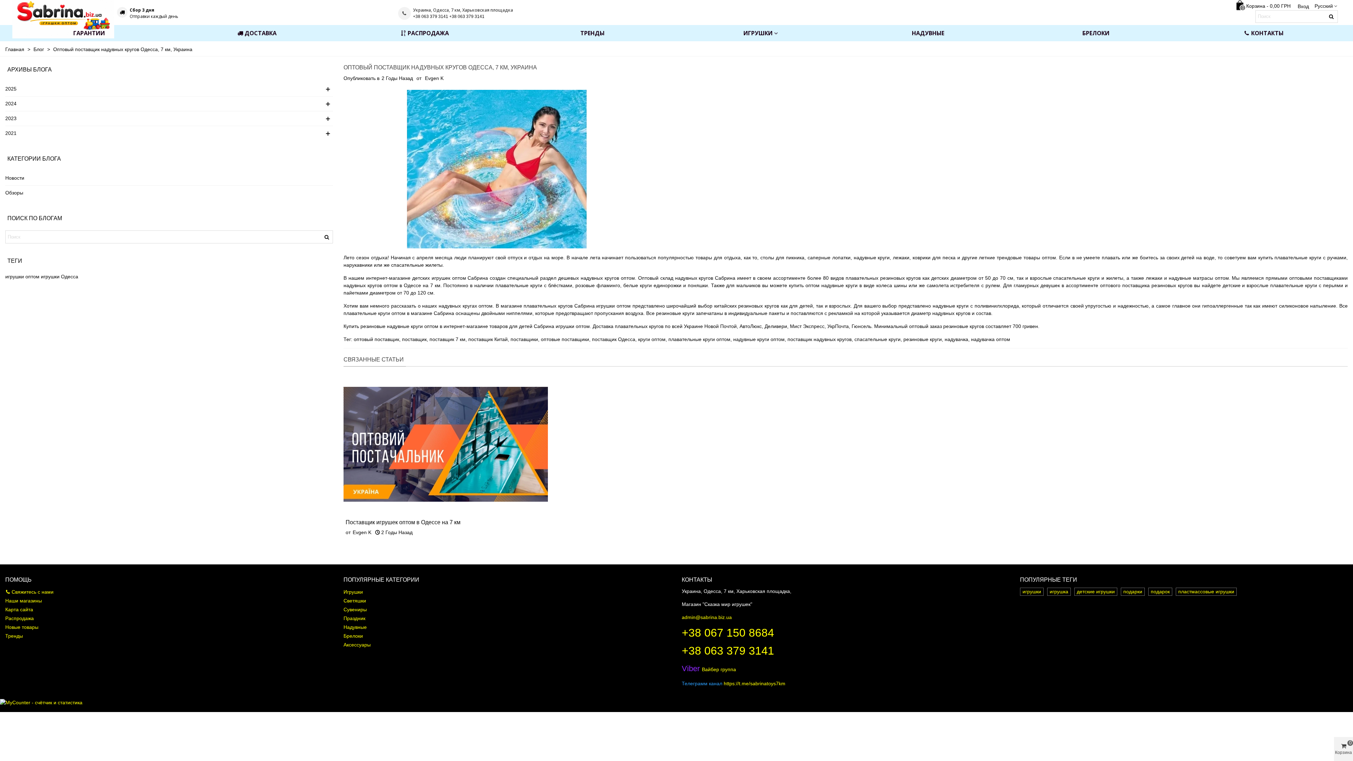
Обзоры (14, 193)
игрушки (50, 276)
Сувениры (355, 609)
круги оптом (652, 339)
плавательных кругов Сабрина (559, 306)
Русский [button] (1324, 6)
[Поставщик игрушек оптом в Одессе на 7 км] (446, 444)
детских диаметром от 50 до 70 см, (972, 278)
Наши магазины (23, 601)
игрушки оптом (22, 276)
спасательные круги (877, 339)
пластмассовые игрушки (1206, 591)
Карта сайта (19, 609)
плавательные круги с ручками (1310, 257)
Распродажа (428, 33)
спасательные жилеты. (417, 265)
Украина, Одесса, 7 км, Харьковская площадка (463, 10)
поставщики (524, 339)
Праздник (354, 618)
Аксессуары (357, 645)
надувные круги (872, 257)
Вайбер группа (709, 669)
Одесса (69, 276)
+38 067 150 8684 (728, 632)
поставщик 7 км (447, 339)
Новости (14, 178)
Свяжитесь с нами (33, 592)
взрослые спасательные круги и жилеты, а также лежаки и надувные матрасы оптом (1129, 278)
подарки (1132, 591)
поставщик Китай (488, 339)
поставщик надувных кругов (819, 339)
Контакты (1267, 33)
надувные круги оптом (759, 339)
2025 (11, 89)
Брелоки (1096, 33)
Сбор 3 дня (142, 10)
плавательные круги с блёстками (533, 285)
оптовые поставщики (565, 339)
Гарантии (89, 33)
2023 (11, 118)
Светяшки (355, 601)
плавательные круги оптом (699, 339)
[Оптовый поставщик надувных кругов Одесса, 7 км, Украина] (497, 169)
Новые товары (21, 627)
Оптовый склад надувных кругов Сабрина (687, 278)
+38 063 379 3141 (728, 650)
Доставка (261, 33)
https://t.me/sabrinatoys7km (754, 683)
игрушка (1059, 591)
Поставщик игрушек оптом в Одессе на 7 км (403, 522)
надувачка (956, 339)
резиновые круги (922, 339)
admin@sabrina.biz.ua (707, 617)
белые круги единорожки (652, 285)
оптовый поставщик (376, 339)
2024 (11, 103)
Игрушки (758, 33)
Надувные (928, 33)
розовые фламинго (597, 285)
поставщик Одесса (613, 339)
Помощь (18, 580)
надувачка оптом (990, 339)
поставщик (414, 339)
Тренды (592, 33)
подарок (1160, 591)
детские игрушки (1096, 591)
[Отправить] (1331, 17)
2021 (11, 133)
